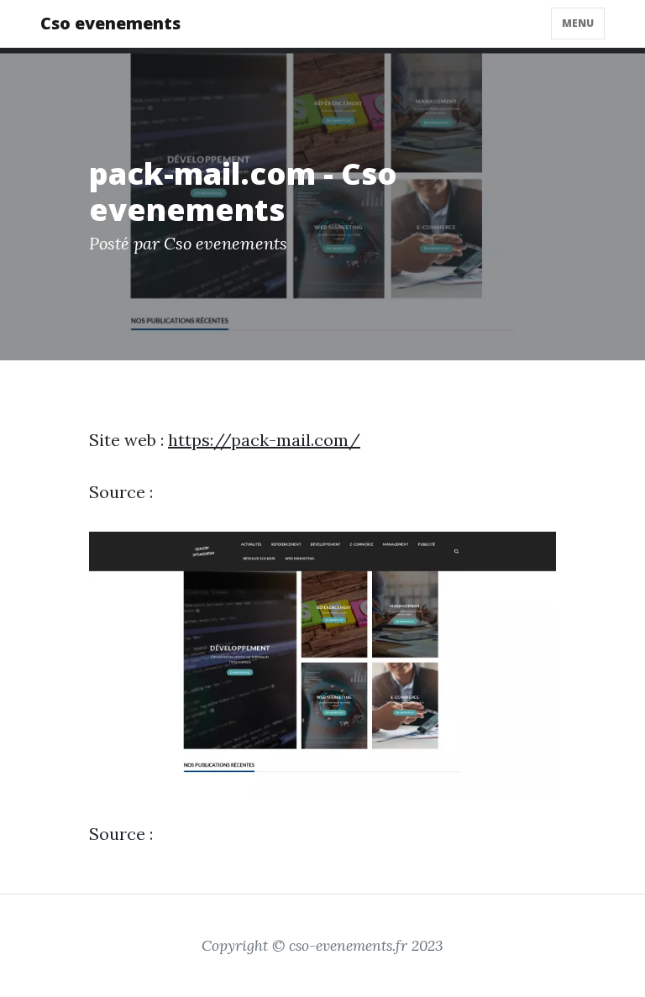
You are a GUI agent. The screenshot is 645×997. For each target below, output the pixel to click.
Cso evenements (110, 23)
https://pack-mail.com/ (264, 439)
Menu (578, 23)
